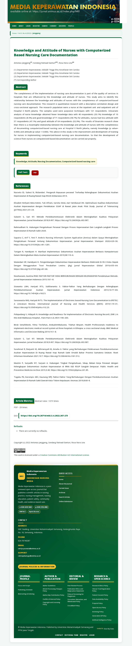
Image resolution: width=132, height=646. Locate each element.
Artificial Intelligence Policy (101, 620)
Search (44, 26)
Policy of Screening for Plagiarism (76, 595)
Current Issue (64, 488)
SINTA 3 (22, 511)
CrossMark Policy (74, 606)
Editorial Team (71, 635)
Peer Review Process (75, 586)
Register (36, 26)
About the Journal (65, 484)
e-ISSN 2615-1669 (25, 507)
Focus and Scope (24, 586)
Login (28, 26)
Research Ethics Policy (100, 586)
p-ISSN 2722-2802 (41, 507)
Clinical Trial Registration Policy (101, 590)
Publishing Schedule (25, 590)
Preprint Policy (97, 603)
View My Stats (109, 629)
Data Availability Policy (100, 599)
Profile (71, 26)
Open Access (34, 511)
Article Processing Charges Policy (52, 590)
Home (14, 26)
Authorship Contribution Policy (53, 595)
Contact (59, 635)
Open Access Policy (99, 607)
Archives (62, 26)
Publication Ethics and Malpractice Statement (76, 590)
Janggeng (36, 33)
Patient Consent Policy (100, 595)
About (21, 26)
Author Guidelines (49, 586)
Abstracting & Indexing (26, 594)
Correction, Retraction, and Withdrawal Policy (77, 600)
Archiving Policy (98, 612)
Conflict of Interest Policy (51, 599)
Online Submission (66, 501)
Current (53, 26)
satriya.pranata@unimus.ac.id (29, 548)
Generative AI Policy (99, 616)
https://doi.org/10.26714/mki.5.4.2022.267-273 (44, 415)
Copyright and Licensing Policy (51, 603)
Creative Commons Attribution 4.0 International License (64, 455)
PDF (35, 173)
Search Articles (64, 497)
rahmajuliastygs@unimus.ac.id (29, 556)
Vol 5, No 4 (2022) (24, 33)
